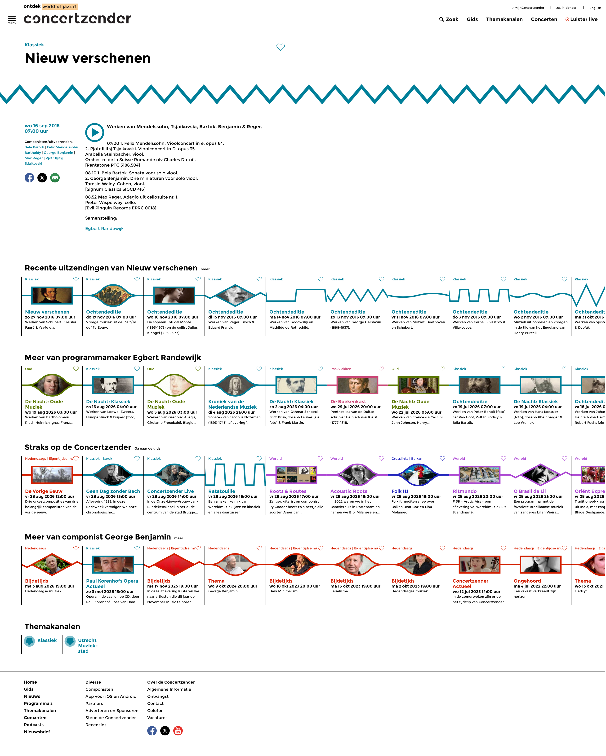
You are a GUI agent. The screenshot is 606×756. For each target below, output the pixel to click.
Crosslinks (400, 458)
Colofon (155, 710)
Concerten (544, 19)
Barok (107, 458)
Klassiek (34, 45)
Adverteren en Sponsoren (111, 710)
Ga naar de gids (147, 448)
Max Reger (34, 158)
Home (30, 682)
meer (205, 269)
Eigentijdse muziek (65, 458)
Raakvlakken (340, 369)
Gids (472, 19)
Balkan (416, 458)
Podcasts (34, 724)
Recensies (96, 724)
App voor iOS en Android (110, 696)
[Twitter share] (42, 178)
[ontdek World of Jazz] (60, 7)
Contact (155, 703)
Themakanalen (504, 19)
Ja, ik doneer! (566, 7)
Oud (28, 369)
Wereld (275, 458)
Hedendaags (35, 458)
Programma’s (38, 703)
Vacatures (157, 717)
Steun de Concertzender (110, 717)
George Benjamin (58, 152)
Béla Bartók (34, 147)
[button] (94, 132)
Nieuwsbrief (37, 731)
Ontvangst (158, 696)
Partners (94, 703)
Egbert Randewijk (104, 228)
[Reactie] (55, 178)
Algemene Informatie (169, 689)
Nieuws (32, 696)
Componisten (99, 689)
